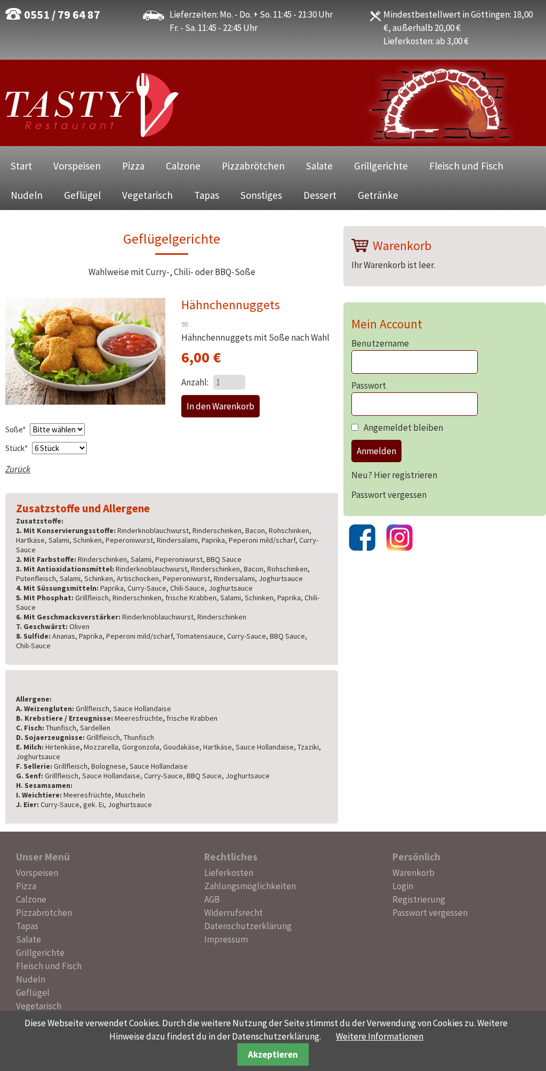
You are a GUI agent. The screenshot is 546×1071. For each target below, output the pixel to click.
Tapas (206, 195)
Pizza (133, 165)
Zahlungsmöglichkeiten (250, 886)
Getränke (378, 195)
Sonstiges (261, 195)
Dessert (319, 195)
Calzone (183, 165)
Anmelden (376, 451)
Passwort (368, 385)
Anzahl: (194, 382)
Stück (17, 448)
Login (402, 886)
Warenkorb (413, 873)
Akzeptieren (273, 1054)
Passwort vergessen (389, 495)
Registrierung (418, 899)
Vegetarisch (147, 195)
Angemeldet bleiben (403, 427)
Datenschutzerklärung (248, 926)
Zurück (17, 469)
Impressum (226, 939)
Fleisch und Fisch (466, 165)
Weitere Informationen (379, 1036)
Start (21, 165)
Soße (16, 429)
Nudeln (27, 195)
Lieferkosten (228, 873)
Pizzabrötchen (253, 165)
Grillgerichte (381, 165)
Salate (319, 165)
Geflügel (82, 195)
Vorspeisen (77, 165)
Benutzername (380, 343)
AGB (212, 899)
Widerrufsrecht (233, 913)
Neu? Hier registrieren (394, 475)
